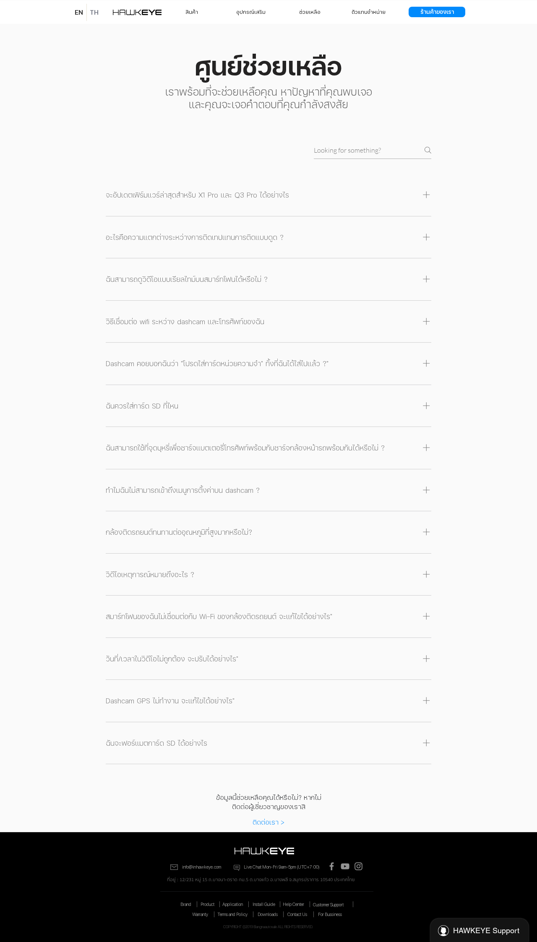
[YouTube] (345, 866)
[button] (368, 11)
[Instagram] (358, 866)
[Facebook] (331, 866)
